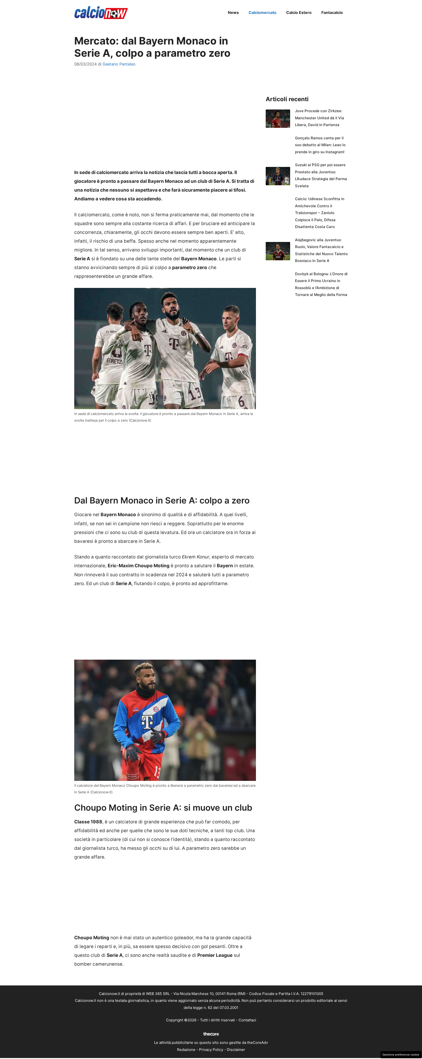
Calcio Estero (299, 12)
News (233, 12)
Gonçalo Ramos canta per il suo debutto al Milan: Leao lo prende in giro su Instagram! (320, 145)
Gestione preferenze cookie (400, 1054)
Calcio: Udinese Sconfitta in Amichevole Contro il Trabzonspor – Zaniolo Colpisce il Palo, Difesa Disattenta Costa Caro (319, 213)
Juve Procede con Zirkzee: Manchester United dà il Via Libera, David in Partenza (319, 118)
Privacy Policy (211, 1049)
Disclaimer (236, 1049)
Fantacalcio (332, 12)
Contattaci (247, 1020)
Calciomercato (262, 12)
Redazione (186, 1049)
